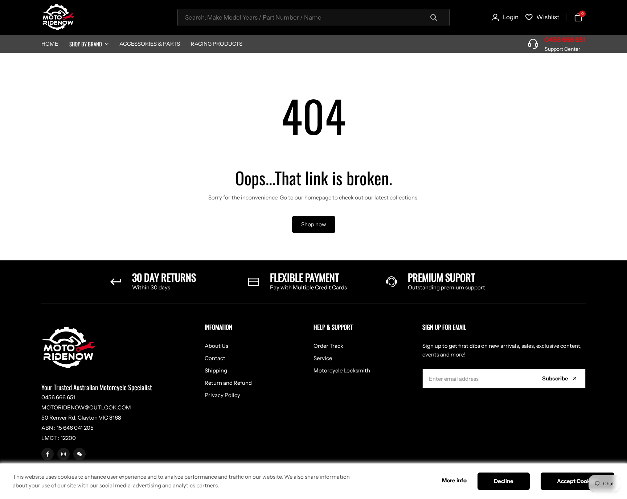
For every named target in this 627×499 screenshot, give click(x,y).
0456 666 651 (565, 40)
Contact (215, 358)
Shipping (216, 370)
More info (454, 480)
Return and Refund (228, 382)
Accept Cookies (577, 481)
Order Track (328, 345)
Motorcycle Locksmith (342, 370)
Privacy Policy (222, 395)
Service (323, 358)
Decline (503, 481)
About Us (216, 345)
